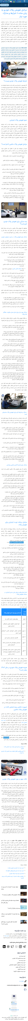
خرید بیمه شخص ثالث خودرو (19, 958)
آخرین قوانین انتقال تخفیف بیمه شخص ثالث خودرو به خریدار (12, 752)
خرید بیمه (7, 936)
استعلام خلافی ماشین (17, 269)
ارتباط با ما (21, 981)
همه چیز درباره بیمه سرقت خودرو (16, 874)
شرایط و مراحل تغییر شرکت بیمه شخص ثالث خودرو (14, 747)
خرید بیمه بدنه (22, 960)
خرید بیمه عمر (22, 956)
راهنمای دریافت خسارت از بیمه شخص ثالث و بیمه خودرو (13, 877)
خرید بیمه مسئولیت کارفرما (19, 971)
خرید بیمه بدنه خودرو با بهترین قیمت (16, 868)
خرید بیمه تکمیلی (21, 969)
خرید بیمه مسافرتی (21, 963)
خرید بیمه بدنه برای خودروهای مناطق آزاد (15, 871)
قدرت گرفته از (14, 1015)
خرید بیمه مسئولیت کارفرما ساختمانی (17, 965)
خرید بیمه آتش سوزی (20, 967)
